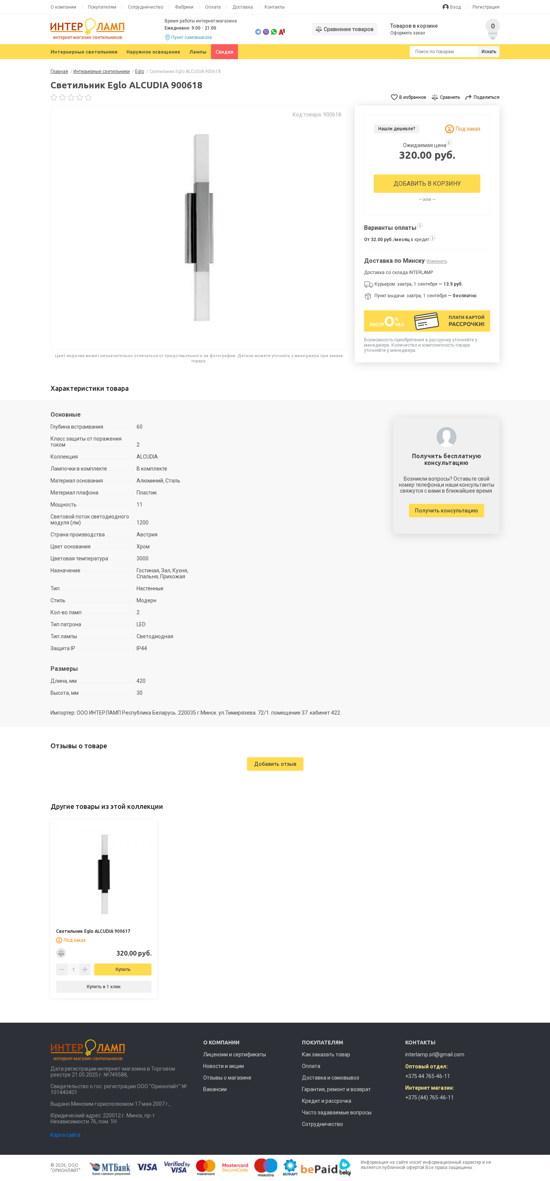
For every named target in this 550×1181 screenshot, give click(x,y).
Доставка (242, 7)
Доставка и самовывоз (330, 1078)
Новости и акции (223, 1066)
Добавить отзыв (275, 764)
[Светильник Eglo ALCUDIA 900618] (199, 227)
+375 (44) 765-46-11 (429, 1098)
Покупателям (102, 7)
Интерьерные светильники (84, 51)
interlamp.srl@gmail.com (434, 1054)
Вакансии (215, 1089)
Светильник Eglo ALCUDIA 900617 (93, 931)
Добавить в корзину (427, 183)
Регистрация (486, 7)
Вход (455, 7)
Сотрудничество (145, 7)
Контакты (275, 7)
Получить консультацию (446, 511)
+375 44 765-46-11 (427, 1076)
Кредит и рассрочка (326, 1101)
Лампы (198, 51)
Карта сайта (65, 1135)
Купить (123, 969)
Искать (489, 51)
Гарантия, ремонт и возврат (336, 1089)
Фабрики (184, 7)
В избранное (412, 97)
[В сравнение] (61, 953)
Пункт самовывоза (191, 37)
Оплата (213, 7)
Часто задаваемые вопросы (337, 1112)
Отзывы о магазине (227, 1078)
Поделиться (486, 97)
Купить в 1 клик (104, 986)
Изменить (437, 261)
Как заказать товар (326, 1054)
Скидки (224, 51)
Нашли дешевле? (396, 128)
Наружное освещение (153, 51)
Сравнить (450, 97)
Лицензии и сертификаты (234, 1054)
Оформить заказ (407, 33)
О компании (63, 7)
